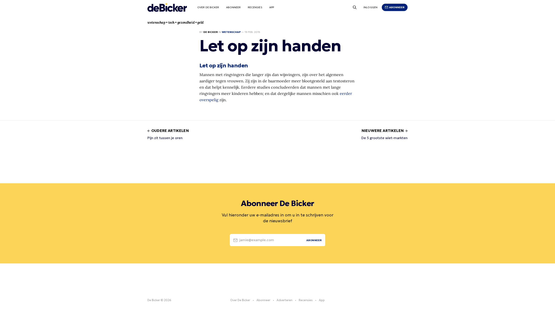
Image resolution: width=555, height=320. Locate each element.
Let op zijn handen (223, 65)
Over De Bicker (208, 7)
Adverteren (284, 300)
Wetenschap (231, 32)
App (271, 7)
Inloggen (370, 7)
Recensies (255, 7)
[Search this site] (354, 7)
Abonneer (233, 7)
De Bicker (210, 32)
